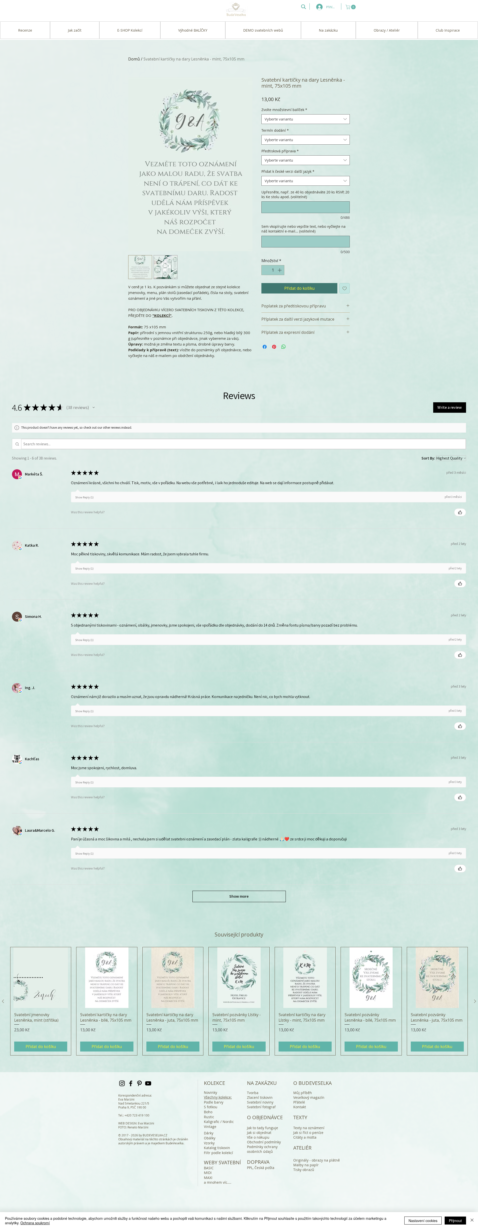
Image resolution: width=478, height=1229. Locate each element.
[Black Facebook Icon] (130, 1083)
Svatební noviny (260, 1102)
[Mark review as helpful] (460, 512)
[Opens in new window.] (20, 477)
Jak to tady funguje (262, 1127)
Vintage (210, 1126)
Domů (134, 59)
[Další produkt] (475, 1001)
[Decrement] (265, 270)
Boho (208, 1112)
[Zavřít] (472, 1220)
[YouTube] (148, 1083)
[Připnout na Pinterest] (274, 347)
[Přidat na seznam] (344, 288)
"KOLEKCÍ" (162, 315)
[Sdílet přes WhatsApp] (284, 347)
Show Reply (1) (84, 497)
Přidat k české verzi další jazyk (287, 171)
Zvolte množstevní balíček (284, 109)
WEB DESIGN (127, 1123)
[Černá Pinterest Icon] (139, 1083)
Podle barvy (213, 1102)
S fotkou (210, 1107)
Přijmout (455, 1220)
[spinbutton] (273, 270)
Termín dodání (275, 130)
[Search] (303, 6)
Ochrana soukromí (35, 1222)
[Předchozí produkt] (3, 1001)
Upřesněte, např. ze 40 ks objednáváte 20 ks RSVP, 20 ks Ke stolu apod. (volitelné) (305, 194)
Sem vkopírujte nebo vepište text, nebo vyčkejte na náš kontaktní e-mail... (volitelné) (303, 229)
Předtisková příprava (280, 151)
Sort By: (428, 458)
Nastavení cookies (423, 1220)
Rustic (209, 1116)
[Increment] (280, 270)
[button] (351, 7)
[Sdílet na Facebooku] (265, 347)
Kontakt (299, 1107)
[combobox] (305, 119)
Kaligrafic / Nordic (219, 1121)
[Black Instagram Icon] (122, 1083)
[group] (239, 1001)
